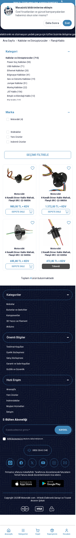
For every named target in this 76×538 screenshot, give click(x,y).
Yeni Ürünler (12, 395)
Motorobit (19, 194)
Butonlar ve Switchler (16, 310)
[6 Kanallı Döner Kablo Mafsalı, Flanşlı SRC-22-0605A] (19, 178)
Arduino (10, 327)
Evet (67, 23)
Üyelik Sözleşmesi (15, 352)
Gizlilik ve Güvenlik (15, 369)
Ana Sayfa (9, 40)
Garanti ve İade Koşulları (18, 363)
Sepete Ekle (18, 212)
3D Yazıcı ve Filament (16, 321)
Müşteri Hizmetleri (15, 406)
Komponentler (13, 315)
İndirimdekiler (13, 400)
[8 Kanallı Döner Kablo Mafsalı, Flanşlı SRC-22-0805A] (55, 178)
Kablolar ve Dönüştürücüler (33, 40)
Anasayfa (11, 389)
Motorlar (10, 304)
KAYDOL (63, 430)
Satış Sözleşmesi (14, 358)
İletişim (9, 412)
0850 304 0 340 (40, 450)
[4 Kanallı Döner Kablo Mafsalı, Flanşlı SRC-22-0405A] (19, 232)
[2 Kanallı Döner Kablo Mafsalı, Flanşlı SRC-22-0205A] (55, 232)
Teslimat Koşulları (15, 347)
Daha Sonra (52, 23)
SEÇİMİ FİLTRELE (38, 155)
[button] (8, 532)
